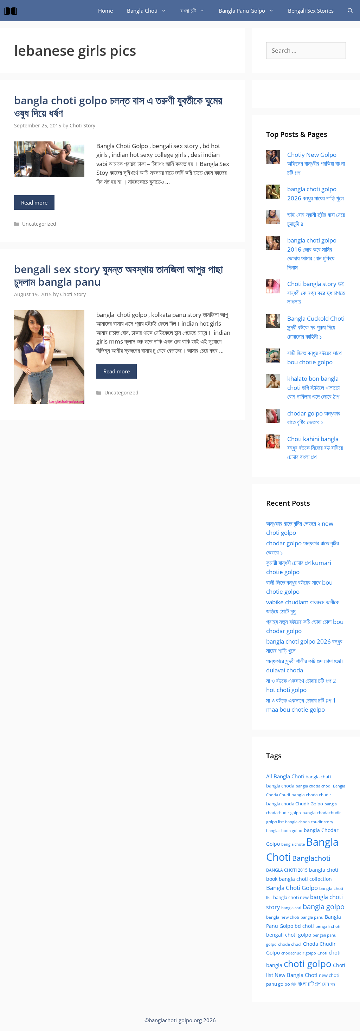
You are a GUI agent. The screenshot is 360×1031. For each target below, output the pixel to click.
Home (105, 10)
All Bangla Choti (285, 776)
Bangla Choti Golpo (292, 887)
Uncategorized (39, 223)
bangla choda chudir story (309, 821)
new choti (329, 975)
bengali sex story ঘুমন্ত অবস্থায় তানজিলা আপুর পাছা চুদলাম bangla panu (118, 275)
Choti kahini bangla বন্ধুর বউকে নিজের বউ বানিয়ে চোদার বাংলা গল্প (315, 448)
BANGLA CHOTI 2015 (287, 870)
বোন (325, 983)
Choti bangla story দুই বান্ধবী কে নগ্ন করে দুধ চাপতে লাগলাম (316, 293)
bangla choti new (291, 897)
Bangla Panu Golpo (242, 10)
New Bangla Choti (296, 974)
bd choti (304, 926)
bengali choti (327, 926)
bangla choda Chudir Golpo (294, 803)
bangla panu (312, 917)
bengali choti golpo (288, 934)
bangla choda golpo (284, 830)
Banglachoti (311, 858)
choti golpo (308, 964)
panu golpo (278, 984)
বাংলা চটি (188, 10)
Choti (322, 953)
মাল (332, 984)
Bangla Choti (142, 10)
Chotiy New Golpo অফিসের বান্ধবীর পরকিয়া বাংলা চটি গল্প (316, 164)
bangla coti (291, 907)
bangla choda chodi (314, 786)
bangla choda (280, 786)
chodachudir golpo (298, 953)
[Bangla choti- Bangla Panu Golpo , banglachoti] (12, 10)
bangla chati (318, 776)
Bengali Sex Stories (311, 10)
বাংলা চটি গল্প (309, 983)
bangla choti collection (305, 879)
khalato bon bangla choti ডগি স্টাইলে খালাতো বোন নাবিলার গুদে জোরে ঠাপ (313, 387)
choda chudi (290, 944)
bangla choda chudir (311, 794)
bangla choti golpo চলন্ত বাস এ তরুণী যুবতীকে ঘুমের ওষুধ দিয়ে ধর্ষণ (118, 106)
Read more (34, 202)
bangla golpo (324, 906)
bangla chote (293, 844)
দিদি (293, 984)
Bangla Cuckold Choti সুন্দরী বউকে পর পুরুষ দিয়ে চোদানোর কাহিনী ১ (316, 327)
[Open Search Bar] (350, 10)
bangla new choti (282, 917)
